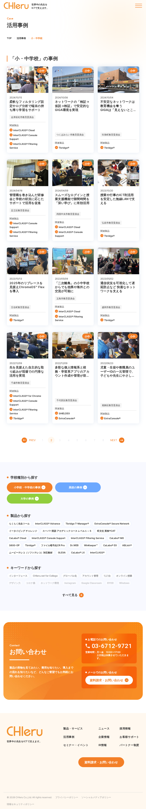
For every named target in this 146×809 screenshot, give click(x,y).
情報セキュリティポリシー (20, 804)
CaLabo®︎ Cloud (17, 538)
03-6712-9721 (112, 646)
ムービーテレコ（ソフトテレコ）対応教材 (30, 552)
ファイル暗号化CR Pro (53, 545)
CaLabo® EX (110, 545)
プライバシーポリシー (66, 797)
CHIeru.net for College (45, 575)
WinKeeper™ (91, 545)
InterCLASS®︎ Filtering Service (23, 146)
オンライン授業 (124, 575)
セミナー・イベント (75, 745)
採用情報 (125, 728)
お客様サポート (129, 736)
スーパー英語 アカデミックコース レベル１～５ (67, 530)
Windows (124, 583)
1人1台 (107, 575)
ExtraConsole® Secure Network (111, 523)
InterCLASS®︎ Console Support (23, 137)
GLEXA (62, 552)
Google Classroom (91, 583)
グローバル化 (70, 575)
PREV (32, 440)
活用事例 (69, 736)
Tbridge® (64, 147)
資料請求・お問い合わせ (106, 680)
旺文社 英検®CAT (106, 530)
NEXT (113, 440)
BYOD (110, 583)
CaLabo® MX (117, 538)
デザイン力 (15, 583)
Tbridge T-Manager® (77, 523)
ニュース (104, 728)
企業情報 (104, 736)
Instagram (70, 583)
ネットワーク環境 (50, 583)
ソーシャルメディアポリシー (96, 797)
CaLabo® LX (78, 552)
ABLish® (127, 545)
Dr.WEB (74, 545)
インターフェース (18, 575)
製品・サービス (73, 728)
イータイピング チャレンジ (23, 530)
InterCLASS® (97, 552)
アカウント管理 (90, 575)
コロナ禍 (30, 583)
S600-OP (14, 545)
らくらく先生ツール (19, 523)
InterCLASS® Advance (47, 523)
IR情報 (102, 745)
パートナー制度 (129, 745)
